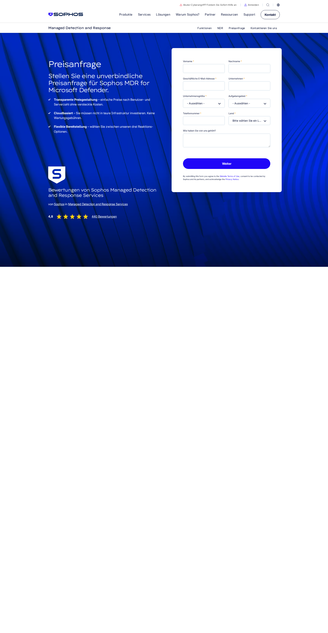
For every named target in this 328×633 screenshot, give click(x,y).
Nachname (235, 61)
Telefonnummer (192, 113)
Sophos (59, 204)
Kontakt (270, 15)
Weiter (226, 164)
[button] (251, 5)
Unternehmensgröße (195, 96)
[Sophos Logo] (65, 14)
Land (232, 113)
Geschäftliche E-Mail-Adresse (199, 78)
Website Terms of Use (229, 176)
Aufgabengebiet (238, 96)
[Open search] (267, 4)
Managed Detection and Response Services (98, 204)
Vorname (188, 61)
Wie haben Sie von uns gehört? (199, 130)
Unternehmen (237, 78)
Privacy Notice (232, 179)
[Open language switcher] (278, 4)
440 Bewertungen (104, 216)
